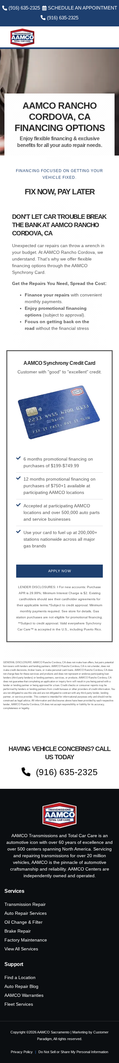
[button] (106, 37)
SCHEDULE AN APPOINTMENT (82, 7)
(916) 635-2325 (24, 7)
